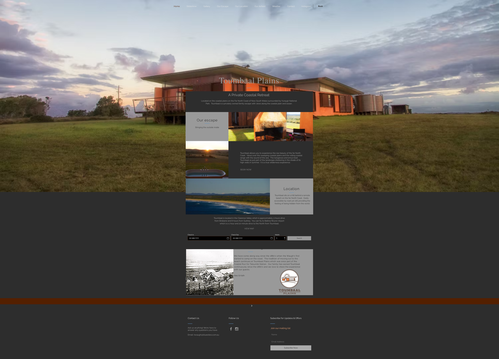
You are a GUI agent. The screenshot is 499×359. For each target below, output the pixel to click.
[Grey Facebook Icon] (231, 329)
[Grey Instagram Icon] (236, 329)
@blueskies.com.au (210, 335)
